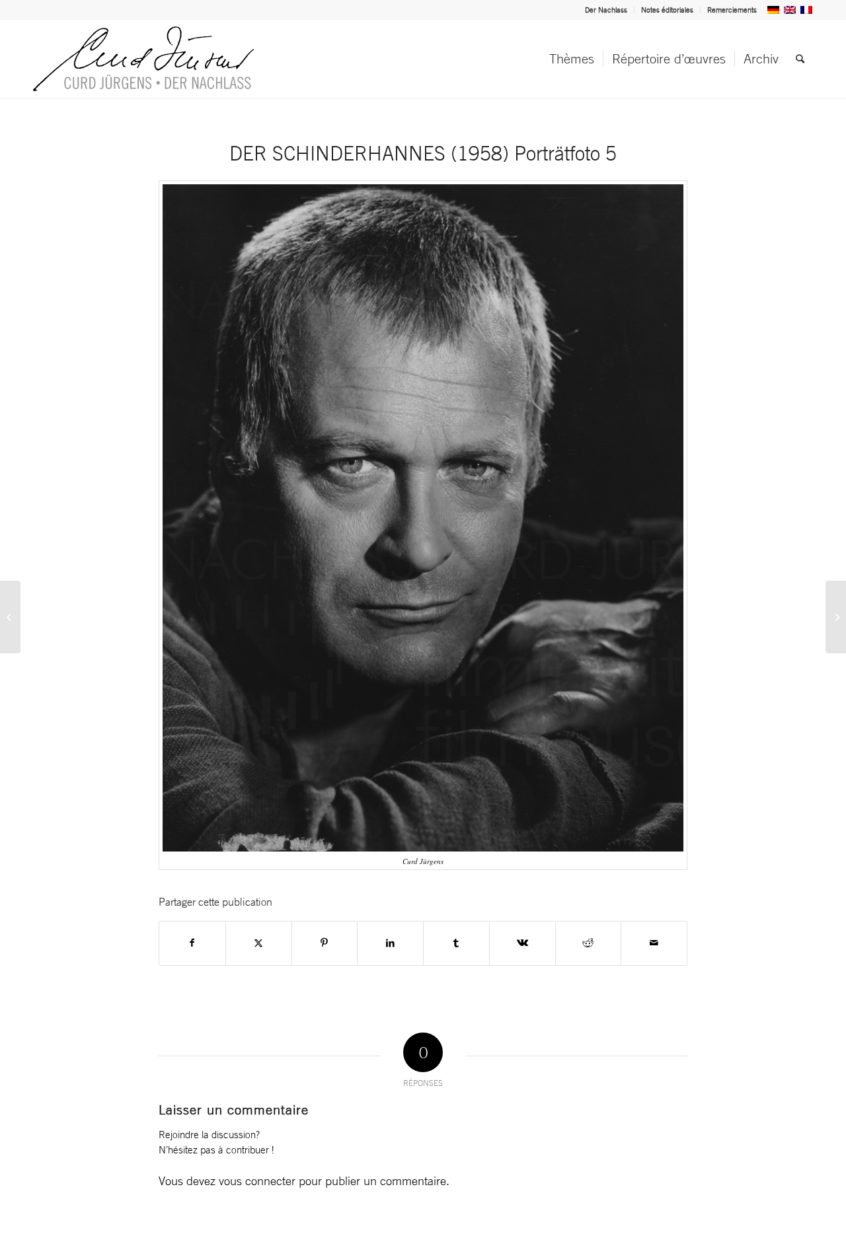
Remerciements (732, 10)
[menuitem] (606, 10)
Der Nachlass (606, 10)
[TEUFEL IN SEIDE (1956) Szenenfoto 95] (836, 617)
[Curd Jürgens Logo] (143, 59)
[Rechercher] (800, 59)
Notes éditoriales (667, 10)
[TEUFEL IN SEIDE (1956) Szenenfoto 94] (10, 617)
